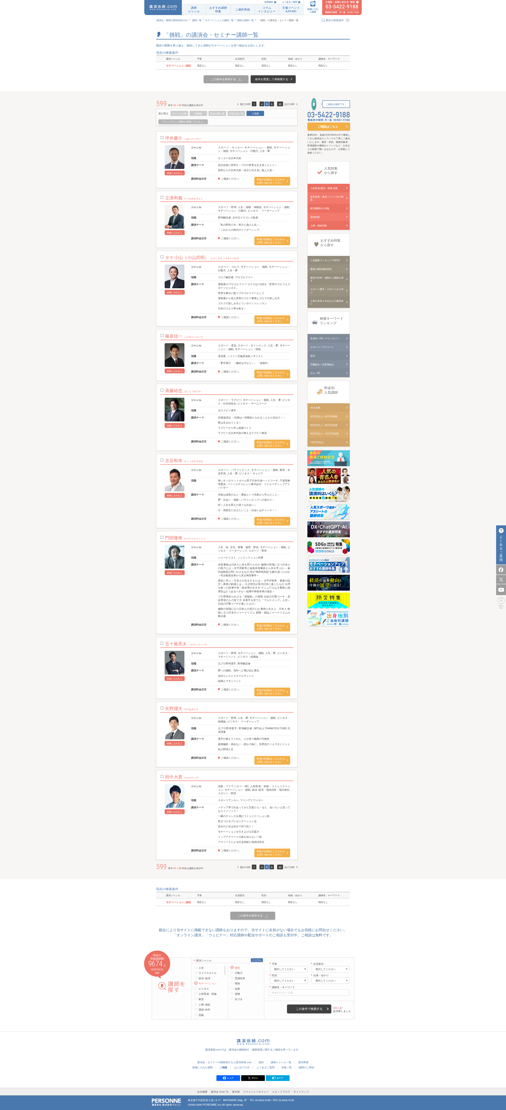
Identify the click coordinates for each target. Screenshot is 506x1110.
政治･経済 (204, 978)
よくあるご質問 (289, 2)
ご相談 (223, 1067)
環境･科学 (204, 1009)
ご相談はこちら (327, 126)
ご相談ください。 (231, 178)
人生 (201, 967)
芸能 (201, 1015)
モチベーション (208, 983)
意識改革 (240, 978)
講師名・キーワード (283, 987)
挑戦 (237, 967)
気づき (239, 999)
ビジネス (204, 988)
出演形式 (318, 964)
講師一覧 (197, 20)
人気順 (255, 113)
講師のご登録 (306, 1067)
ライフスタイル (208, 972)
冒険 (237, 993)
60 (280, 104)
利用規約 (268, 2)
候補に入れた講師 (202, 1067)
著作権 (236, 1091)
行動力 (239, 972)
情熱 (237, 983)
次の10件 (289, 104)
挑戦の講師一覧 (245, 20)
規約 (261, 1062)
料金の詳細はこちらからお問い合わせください (271, 181)
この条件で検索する (309, 1008)
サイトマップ (301, 1091)
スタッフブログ (281, 1091)
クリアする (256, 960)
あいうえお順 (179, 113)
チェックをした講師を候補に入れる (181, 121)
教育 (201, 999)
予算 (274, 964)
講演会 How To (220, 1091)
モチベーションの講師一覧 (219, 20)
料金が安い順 (236, 113)
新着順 (198, 113)
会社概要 (202, 1091)
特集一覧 (286, 1067)
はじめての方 (242, 1067)
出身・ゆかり (321, 975)
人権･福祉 (204, 1004)
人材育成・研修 (208, 993)
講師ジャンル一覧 (281, 1062)
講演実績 (303, 1062)
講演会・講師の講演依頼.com (172, 20)
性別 (274, 975)
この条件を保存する (223, 79)
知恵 (237, 988)
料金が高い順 (217, 113)
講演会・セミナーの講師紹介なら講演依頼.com (224, 1062)
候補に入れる (173, 172)
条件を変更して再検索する (271, 79)
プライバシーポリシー (256, 1091)
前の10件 (245, 104)
